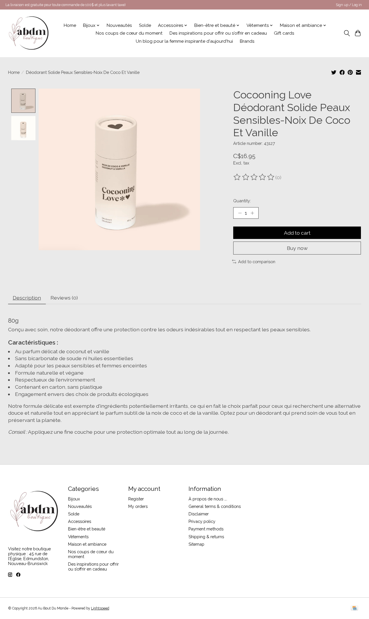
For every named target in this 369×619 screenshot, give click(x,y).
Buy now (297, 248)
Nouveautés (119, 25)
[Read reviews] (254, 177)
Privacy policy (202, 521)
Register (136, 498)
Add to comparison (256, 261)
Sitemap (196, 544)
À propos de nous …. (208, 498)
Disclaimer (199, 513)
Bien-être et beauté (86, 528)
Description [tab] (27, 298)
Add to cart (297, 233)
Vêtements (78, 536)
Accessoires (79, 521)
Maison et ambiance (87, 544)
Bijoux (74, 498)
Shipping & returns (206, 536)
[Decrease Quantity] (240, 213)
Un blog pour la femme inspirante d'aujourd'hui (184, 41)
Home (70, 25)
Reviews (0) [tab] (64, 298)
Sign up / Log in (349, 5)
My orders (138, 506)
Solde (145, 25)
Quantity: (242, 200)
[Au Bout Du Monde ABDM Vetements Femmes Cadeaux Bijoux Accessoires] (28, 33)
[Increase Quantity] (252, 213)
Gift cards (284, 33)
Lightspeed (100, 608)
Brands (247, 41)
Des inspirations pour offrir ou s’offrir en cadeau (218, 33)
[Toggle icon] (346, 33)
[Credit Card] (354, 608)
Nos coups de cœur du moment (129, 33)
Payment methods (206, 528)
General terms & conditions (215, 506)
